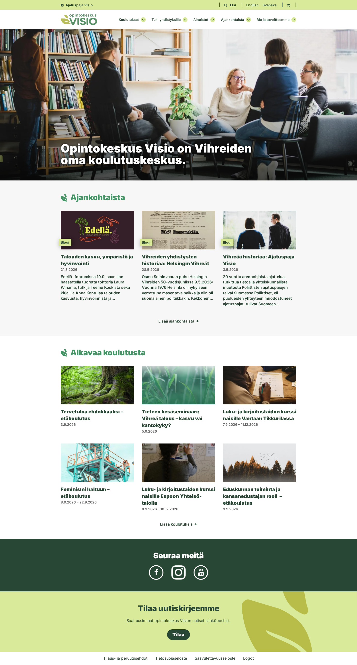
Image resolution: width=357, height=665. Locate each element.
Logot (248, 658)
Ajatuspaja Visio (79, 5)
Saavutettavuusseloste (215, 658)
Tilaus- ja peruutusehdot (125, 658)
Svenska (270, 5)
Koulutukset (129, 19)
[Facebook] (156, 572)
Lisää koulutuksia (176, 524)
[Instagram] (178, 572)
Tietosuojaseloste (171, 658)
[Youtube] (201, 572)
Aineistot (200, 19)
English (252, 5)
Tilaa (178, 635)
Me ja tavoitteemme (273, 19)
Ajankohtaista (232, 19)
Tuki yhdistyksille (166, 19)
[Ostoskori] (288, 5)
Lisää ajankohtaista (176, 321)
